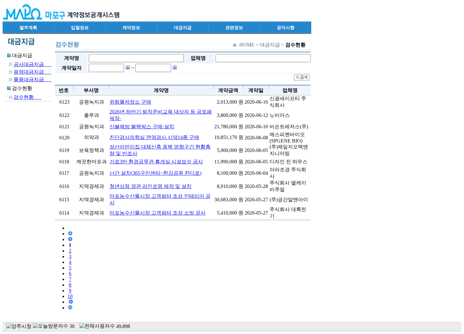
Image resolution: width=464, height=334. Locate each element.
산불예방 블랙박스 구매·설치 (142, 126)
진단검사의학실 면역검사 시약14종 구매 (154, 137)
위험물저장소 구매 (130, 102)
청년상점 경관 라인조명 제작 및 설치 (151, 186)
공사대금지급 (32, 64)
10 (70, 296)
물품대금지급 (32, 79)
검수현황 (27, 97)
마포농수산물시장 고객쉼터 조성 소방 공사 (157, 213)
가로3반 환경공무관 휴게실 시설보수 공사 (156, 161)
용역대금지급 (32, 72)
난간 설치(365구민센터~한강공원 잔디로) (155, 173)
